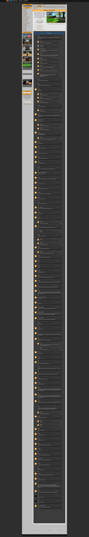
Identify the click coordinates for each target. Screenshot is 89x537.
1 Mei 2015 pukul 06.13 (58, 156)
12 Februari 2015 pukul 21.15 (57, 132)
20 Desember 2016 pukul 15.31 (57, 285)
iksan (38, 372)
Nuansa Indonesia (25, 22)
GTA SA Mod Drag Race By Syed (27, 34)
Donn (38, 495)
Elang (38, 151)
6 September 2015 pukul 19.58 (57, 172)
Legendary (21, 0)
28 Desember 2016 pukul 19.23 (57, 372)
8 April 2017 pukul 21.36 (58, 468)
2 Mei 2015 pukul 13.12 (58, 161)
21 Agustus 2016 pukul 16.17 (55, 65)
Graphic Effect (25, 18)
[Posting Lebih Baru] (38, 529)
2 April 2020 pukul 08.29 (58, 500)
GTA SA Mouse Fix (27, 74)
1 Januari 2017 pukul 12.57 (55, 137)
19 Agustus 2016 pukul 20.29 (57, 270)
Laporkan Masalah (39, 25)
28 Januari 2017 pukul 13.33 (55, 424)
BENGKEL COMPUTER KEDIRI (42, 172)
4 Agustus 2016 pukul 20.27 (57, 265)
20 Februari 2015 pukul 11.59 (57, 151)
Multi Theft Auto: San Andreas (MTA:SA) (27, 69)
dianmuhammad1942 (40, 307)
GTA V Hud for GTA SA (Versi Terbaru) (27, 86)
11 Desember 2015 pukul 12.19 (57, 192)
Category (28, 104)
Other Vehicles (25, 23)
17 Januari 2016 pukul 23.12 (57, 202)
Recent (47, 3)
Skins (23, 25)
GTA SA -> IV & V (25, 17)
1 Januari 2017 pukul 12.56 (55, 221)
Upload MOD (25, 0)
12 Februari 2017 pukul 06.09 (57, 448)
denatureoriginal (40, 458)
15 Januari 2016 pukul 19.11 (57, 197)
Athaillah (39, 382)
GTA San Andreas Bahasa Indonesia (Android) (27, 46)
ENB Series (24, 16)
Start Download (39, 22)
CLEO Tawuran (27, 39)
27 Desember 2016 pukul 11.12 (54, 69)
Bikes (23, 9)
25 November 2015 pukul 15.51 (54, 97)
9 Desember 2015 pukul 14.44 (57, 182)
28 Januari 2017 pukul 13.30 (57, 428)
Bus (23, 11)
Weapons (24, 30)
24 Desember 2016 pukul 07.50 (57, 338)
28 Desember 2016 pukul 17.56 (54, 347)
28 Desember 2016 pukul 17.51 (54, 230)
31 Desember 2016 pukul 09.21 (57, 387)
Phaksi (38, 377)
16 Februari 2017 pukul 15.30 (57, 453)
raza (38, 285)
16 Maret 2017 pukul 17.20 (58, 463)
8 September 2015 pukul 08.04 (57, 177)
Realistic (24, 24)
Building (24, 10)
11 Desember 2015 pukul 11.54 (57, 187)
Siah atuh (39, 217)
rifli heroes (41, 124)
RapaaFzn (39, 270)
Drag (23, 15)
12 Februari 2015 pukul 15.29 (57, 119)
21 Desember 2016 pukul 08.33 (57, 290)
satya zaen (39, 387)
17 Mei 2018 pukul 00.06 (58, 478)
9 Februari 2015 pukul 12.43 (57, 105)
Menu (8, 0)
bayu (38, 182)
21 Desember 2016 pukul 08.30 (54, 251)
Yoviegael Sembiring (40, 119)
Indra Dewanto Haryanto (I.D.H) (42, 297)
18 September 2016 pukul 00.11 (57, 275)
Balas (38, 82)
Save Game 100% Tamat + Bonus (27, 52)
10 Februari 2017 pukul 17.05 (57, 443)
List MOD (24, 104)
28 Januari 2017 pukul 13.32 (55, 420)
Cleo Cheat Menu (27, 56)
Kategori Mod (42, 3)
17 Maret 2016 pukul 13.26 (55, 53)
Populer (51, 3)
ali (40, 73)
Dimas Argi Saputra (40, 207)
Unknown (41, 41)
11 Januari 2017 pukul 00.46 (57, 406)
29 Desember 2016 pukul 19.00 (57, 382)
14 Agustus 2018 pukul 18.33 (57, 483)
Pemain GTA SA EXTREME (41, 505)
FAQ (30, 104)
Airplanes (24, 8)
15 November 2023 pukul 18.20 (57, 505)
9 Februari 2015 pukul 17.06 (55, 41)
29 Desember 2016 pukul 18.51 (57, 377)
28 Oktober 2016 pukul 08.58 (57, 280)
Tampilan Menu (25, 26)
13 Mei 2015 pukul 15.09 (58, 167)
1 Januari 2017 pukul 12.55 (55, 124)
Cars (23, 12)
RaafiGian (39, 416)
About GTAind (61, 3)
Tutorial (11, 0)
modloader (40, 18)
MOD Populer (15, 0)
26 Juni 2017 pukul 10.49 (58, 473)
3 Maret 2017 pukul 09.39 (58, 458)
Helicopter (24, 19)
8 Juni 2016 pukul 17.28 (58, 234)
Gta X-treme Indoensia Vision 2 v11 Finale (27, 80)
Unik (23, 29)
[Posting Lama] (60, 529)
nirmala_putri (42, 45)
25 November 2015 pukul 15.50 (54, 93)
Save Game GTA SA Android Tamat (27, 63)
